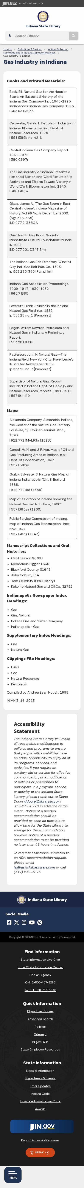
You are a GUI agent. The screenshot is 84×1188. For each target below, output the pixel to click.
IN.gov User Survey (40, 1011)
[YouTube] (32, 922)
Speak (39, 1152)
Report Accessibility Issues (40, 1140)
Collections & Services (30, 49)
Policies (40, 1027)
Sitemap (40, 1034)
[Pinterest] (39, 922)
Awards (40, 1109)
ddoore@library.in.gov (41, 801)
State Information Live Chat (40, 960)
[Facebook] (9, 922)
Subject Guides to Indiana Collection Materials (29, 52)
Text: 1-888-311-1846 (40, 990)
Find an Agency (40, 975)
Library (7, 49)
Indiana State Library (43, 26)
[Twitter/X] (16, 922)
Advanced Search (40, 1019)
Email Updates (40, 1086)
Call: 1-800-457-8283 (40, 982)
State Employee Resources (40, 1049)
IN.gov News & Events (40, 1078)
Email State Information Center (40, 967)
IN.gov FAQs (40, 1042)
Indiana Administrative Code (40, 1101)
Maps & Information (40, 1071)
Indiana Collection (58, 49)
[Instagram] (24, 922)
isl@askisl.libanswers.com (34, 867)
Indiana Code (40, 1094)
